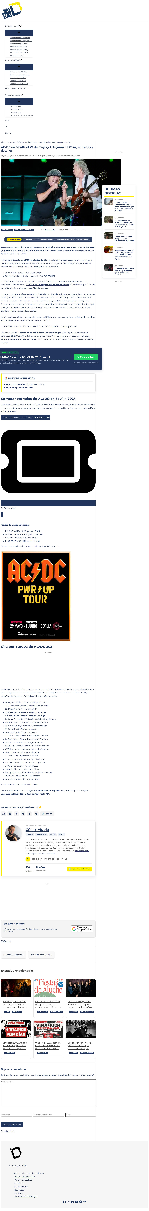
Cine (7, 1011)
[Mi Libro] (28, 859)
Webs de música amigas (25, 1196)
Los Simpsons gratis (46, 239)
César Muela (37, 829)
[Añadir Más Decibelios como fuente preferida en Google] (82, 928)
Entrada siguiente (41, 955)
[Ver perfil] (13, 841)
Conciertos (6, 230)
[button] (20, 26)
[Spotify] (66, 859)
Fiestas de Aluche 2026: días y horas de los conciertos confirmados (48, 1004)
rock (8, 941)
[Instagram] (53, 859)
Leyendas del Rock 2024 (13, 794)
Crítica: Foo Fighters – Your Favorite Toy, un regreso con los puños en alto (80, 1004)
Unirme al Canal (87, 357)
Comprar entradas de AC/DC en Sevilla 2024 (24, 384)
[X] (41, 859)
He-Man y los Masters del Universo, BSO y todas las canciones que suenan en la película (16, 1004)
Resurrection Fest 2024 (38, 794)
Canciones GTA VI (30, 239)
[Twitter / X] (68, 1202)
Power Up (37, 267)
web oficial (32, 784)
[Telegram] (9, 813)
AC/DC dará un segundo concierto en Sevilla (47, 285)
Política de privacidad (24, 1176)
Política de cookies (23, 1180)
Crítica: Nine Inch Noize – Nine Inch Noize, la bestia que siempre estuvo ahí (80, 1045)
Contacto (18, 1183)
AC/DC (3, 941)
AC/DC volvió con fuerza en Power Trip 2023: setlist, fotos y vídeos (40, 326)
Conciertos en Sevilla (24, 230)
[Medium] (84, 1202)
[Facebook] (29, 813)
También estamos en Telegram (87, 362)
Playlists (17, 1011)
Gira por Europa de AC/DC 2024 (18, 387)
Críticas (74, 1011)
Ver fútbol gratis (82, 239)
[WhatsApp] (3, 813)
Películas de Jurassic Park (65, 239)
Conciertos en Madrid (60, 1011)
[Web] (33, 859)
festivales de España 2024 (51, 790)
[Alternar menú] (19, 33)
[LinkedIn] (36, 813)
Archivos (18, 1193)
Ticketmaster (10, 411)
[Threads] (23, 813)
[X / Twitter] (16, 813)
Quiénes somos (21, 1186)
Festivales (10, 1053)
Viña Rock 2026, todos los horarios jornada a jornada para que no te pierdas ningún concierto (15, 1045)
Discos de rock (87, 1011)
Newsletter (19, 1190)
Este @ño (6, 1131)
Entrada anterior (13, 955)
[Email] (37, 859)
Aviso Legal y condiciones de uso (28, 1173)
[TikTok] (62, 859)
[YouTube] (58, 859)
